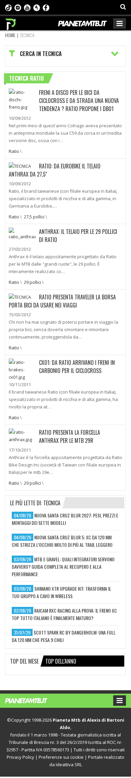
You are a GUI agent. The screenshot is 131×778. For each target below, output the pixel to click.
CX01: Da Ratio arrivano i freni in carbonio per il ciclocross (77, 366)
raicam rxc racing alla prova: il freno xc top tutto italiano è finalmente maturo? (64, 614)
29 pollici (32, 282)
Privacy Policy (20, 757)
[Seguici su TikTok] (8, 7)
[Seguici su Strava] (36, 7)
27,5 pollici (34, 217)
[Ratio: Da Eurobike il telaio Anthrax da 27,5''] (20, 166)
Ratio (14, 151)
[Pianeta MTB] (32, 700)
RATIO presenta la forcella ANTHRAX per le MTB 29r (69, 436)
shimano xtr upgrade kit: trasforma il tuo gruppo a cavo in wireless (61, 592)
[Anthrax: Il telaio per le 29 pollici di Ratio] (22, 233)
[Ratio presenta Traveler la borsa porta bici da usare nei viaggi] (20, 297)
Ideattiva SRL (69, 764)
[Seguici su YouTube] (27, 7)
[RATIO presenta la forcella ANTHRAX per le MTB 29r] (22, 435)
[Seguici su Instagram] (17, 7)
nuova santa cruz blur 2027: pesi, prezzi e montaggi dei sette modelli (65, 519)
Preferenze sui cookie (61, 757)
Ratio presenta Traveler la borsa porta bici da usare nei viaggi (62, 301)
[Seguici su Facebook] (46, 7)
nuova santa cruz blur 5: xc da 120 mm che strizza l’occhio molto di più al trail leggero (62, 541)
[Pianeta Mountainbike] (11, 23)
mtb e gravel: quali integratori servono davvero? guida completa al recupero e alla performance (63, 567)
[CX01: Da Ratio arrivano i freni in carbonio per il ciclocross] (22, 369)
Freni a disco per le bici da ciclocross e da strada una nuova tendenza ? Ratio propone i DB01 (79, 100)
